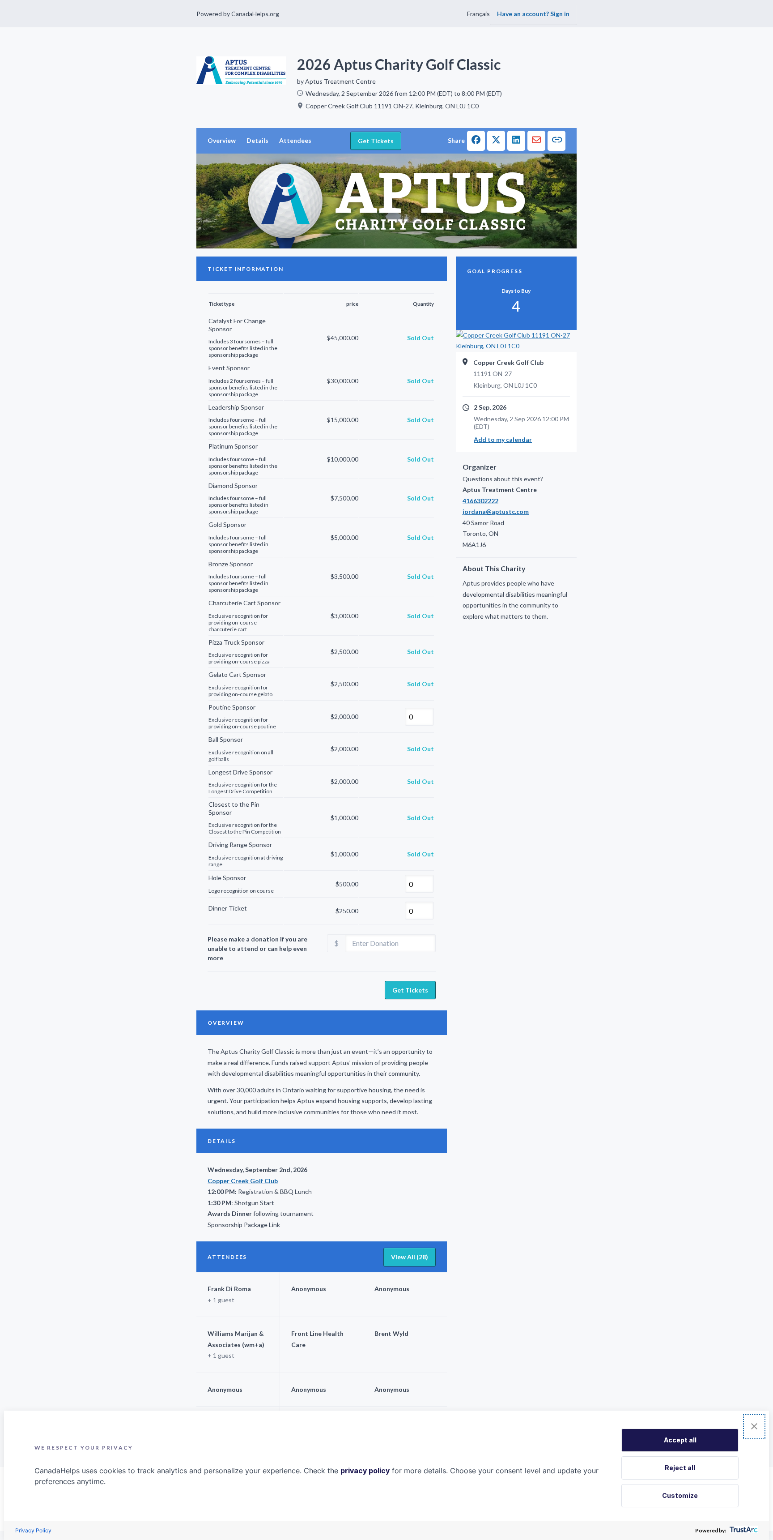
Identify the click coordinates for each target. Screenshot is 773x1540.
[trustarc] (743, 1530)
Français (478, 13)
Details (257, 140)
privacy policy (365, 1470)
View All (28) (409, 1257)
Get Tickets (376, 141)
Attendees (295, 140)
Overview (222, 140)
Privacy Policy (33, 1530)
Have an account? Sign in (533, 13)
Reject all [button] (680, 1468)
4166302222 (480, 501)
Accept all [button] (680, 1440)
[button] (476, 141)
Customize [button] (680, 1495)
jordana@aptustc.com (496, 511)
